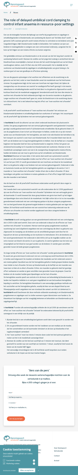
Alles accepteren (27, 470)
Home (6, 12)
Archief (56, 460)
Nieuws (15, 12)
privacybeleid (7, 456)
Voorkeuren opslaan (9, 470)
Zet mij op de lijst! (16, 418)
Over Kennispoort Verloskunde (60, 449)
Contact (57, 455)
